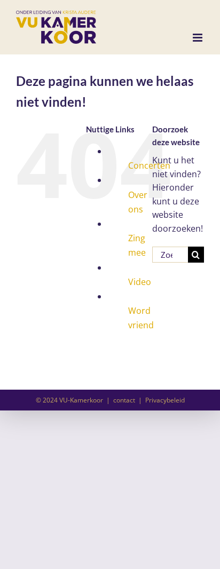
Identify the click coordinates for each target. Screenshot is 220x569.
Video (139, 282)
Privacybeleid (165, 400)
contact (124, 400)
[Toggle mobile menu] (198, 37)
